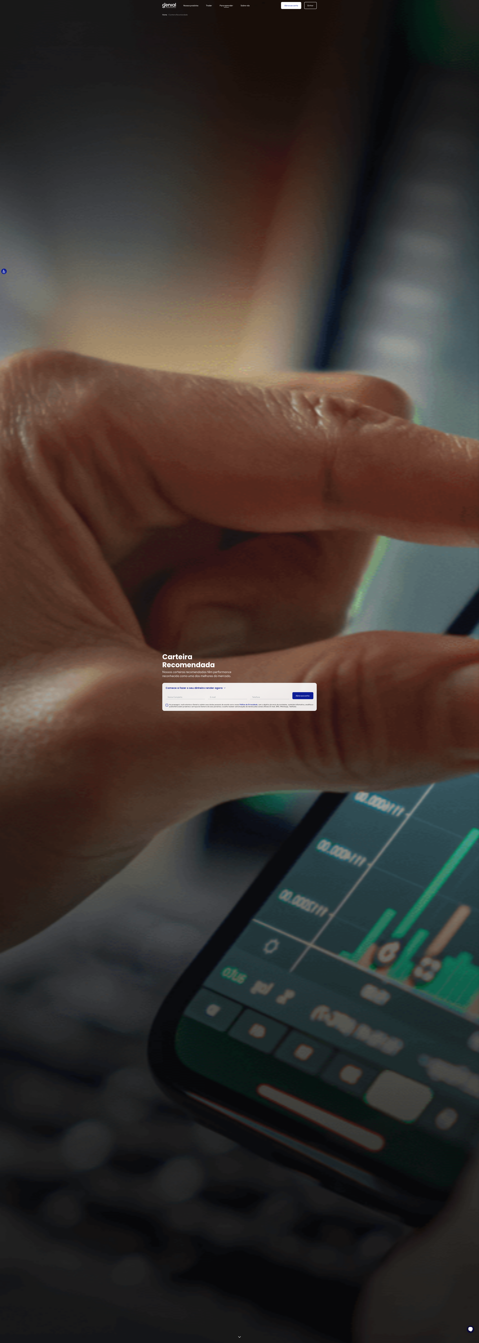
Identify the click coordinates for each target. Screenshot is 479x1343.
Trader (209, 5)
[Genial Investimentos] (169, 5)
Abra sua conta (291, 5)
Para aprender (226, 5)
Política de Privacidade (248, 705)
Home (164, 15)
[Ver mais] (239, 1337)
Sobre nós (245, 5)
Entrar (310, 5)
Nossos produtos (190, 5)
